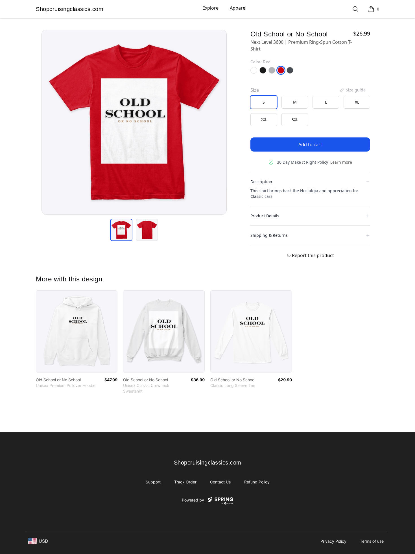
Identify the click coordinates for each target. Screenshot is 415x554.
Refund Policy (257, 481)
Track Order (185, 481)
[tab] (121, 229)
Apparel (238, 8)
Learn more (341, 162)
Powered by (193, 500)
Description (261, 181)
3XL (295, 119)
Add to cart (310, 144)
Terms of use (372, 541)
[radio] (263, 102)
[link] (76, 331)
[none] (352, 90)
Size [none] (254, 90)
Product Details (264, 215)
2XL (264, 119)
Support (153, 481)
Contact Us (220, 481)
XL (357, 102)
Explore (210, 8)
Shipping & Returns (269, 235)
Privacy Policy (333, 541)
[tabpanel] (134, 122)
